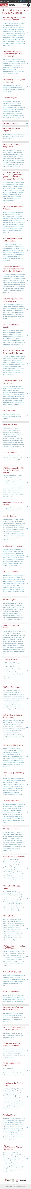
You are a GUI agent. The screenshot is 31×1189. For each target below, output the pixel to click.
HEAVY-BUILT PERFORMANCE (12, 5)
